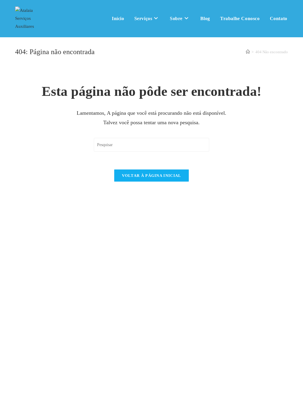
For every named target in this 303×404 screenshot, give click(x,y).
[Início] (248, 52)
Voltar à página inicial (151, 175)
